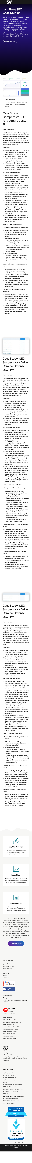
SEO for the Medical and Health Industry (13, 1096)
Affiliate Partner (7, 973)
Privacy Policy (11, 1142)
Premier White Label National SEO (12, 1022)
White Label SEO (7, 1017)
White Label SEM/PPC (9, 1033)
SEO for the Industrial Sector (10, 1091)
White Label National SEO (9, 1019)
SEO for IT (5, 1082)
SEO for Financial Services (10, 1077)
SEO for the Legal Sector (9, 1094)
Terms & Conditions (19, 1142)
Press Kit (5, 975)
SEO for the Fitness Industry (10, 1098)
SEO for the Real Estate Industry (11, 1100)
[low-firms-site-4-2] (16, 597)
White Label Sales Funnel (9, 1038)
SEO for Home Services (9, 1080)
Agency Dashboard (8, 964)
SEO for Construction (8, 1073)
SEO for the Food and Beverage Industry (14, 1089)
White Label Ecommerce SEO (11, 1029)
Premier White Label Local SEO (11, 1026)
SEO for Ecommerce (8, 1075)
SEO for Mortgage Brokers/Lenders (12, 1084)
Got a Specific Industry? (9, 1103)
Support (5, 971)
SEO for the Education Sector (10, 1087)
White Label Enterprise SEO (10, 1031)
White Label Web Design (9, 1036)
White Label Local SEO (9, 1024)
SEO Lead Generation (8, 966)
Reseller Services (7, 968)
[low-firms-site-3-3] (16, 346)
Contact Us (6, 977)
